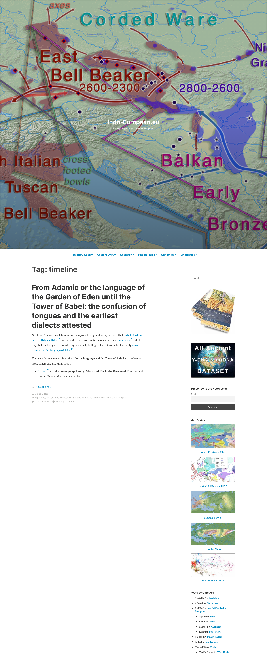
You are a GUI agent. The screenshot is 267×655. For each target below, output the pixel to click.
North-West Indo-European (210, 609)
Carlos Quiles (41, 393)
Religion (122, 397)
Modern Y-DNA (212, 517)
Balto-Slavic (215, 631)
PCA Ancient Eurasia (212, 580)
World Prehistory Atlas (213, 452)
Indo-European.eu (133, 122)
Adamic (42, 371)
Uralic (213, 647)
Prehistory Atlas (80, 254)
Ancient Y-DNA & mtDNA (213, 486)
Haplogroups (146, 254)
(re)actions (123, 340)
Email (193, 394)
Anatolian (213, 598)
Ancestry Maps (213, 549)
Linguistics (187, 254)
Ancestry (126, 254)
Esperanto (40, 397)
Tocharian (212, 603)
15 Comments (42, 401)
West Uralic (223, 652)
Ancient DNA (105, 254)
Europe (49, 397)
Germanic (216, 626)
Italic (212, 616)
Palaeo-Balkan (214, 636)
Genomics (167, 254)
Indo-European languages (68, 397)
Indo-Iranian (211, 642)
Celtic (212, 621)
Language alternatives (93, 397)
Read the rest (43, 386)
